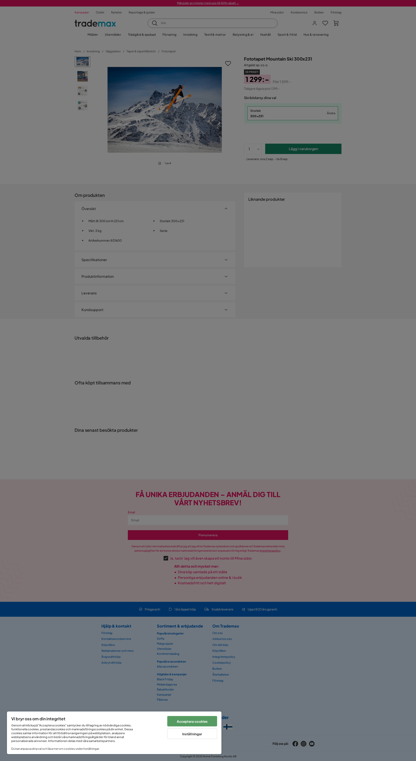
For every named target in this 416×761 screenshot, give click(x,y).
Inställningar (192, 734)
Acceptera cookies (192, 721)
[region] (114, 732)
